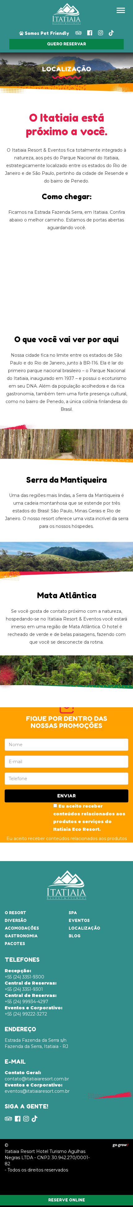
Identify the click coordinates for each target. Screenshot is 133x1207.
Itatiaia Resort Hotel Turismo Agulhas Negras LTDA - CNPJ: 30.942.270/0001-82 (47, 1158)
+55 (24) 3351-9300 (24, 974)
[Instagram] (100, 32)
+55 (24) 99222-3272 (33, 1011)
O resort (15, 913)
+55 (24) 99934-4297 (31, 998)
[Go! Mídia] (120, 1145)
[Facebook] (89, 32)
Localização (84, 928)
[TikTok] (111, 32)
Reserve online (66, 1200)
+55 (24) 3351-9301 (31, 986)
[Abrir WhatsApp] (117, 1191)
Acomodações (22, 928)
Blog (74, 936)
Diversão (16, 920)
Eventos (79, 920)
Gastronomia (21, 936)
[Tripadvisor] (78, 32)
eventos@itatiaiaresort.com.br (37, 1088)
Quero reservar (66, 44)
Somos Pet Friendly (46, 33)
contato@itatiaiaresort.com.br (37, 1076)
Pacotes (15, 943)
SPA (73, 913)
